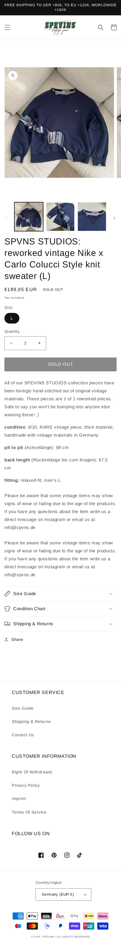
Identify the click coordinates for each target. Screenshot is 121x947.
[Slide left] (6, 218)
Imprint (19, 798)
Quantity (12, 331)
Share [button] (17, 639)
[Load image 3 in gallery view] (92, 216)
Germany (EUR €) (58, 894)
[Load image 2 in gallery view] (60, 216)
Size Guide (23, 708)
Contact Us (23, 734)
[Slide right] (114, 218)
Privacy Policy (26, 785)
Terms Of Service (29, 812)
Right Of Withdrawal (32, 772)
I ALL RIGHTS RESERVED (73, 936)
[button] (7, 27)
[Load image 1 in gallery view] (28, 216)
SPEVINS (49, 936)
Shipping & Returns (31, 721)
